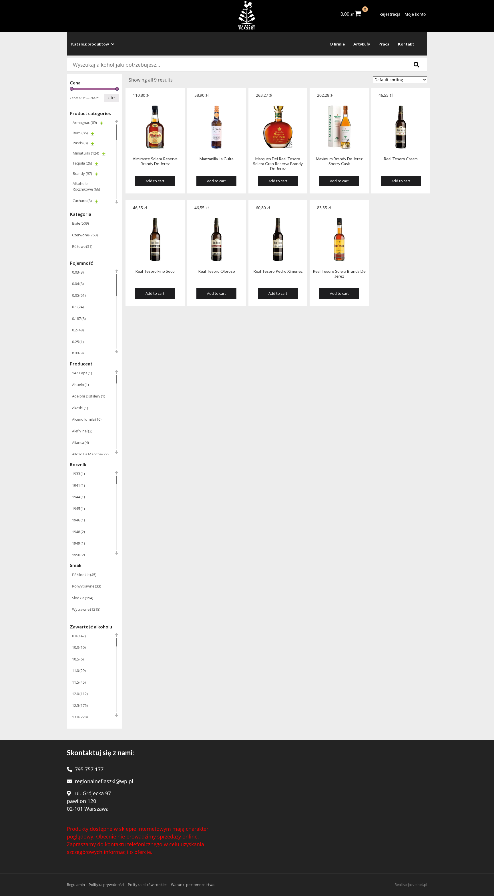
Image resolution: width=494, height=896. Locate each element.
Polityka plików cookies (147, 884)
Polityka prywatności (106, 884)
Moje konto (415, 14)
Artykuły (361, 43)
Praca (384, 43)
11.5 (79, 682)
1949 (78, 543)
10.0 (79, 647)
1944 (78, 496)
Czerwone (85, 235)
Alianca (80, 442)
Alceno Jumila (86, 419)
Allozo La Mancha (90, 454)
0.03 (78, 272)
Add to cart (155, 180)
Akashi (80, 407)
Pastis (80, 142)
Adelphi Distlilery (88, 396)
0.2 (78, 330)
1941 (78, 485)
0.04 (78, 283)
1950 (78, 554)
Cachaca (82, 200)
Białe (80, 223)
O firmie (337, 43)
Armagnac (85, 122)
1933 (78, 473)
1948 (78, 531)
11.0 (79, 670)
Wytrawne (86, 609)
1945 (78, 508)
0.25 (78, 341)
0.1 (78, 306)
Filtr (111, 97)
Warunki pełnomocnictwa (192, 884)
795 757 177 (89, 769)
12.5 (80, 705)
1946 (78, 520)
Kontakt (406, 43)
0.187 (79, 318)
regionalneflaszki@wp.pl (104, 781)
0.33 (78, 353)
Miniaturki (86, 153)
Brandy (82, 173)
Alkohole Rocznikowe (86, 186)
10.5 (78, 659)
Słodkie (82, 597)
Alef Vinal (82, 431)
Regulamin (76, 884)
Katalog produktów (90, 43)
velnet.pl (420, 884)
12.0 (80, 693)
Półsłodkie (84, 574)
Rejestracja (390, 14)
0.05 (79, 295)
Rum (80, 132)
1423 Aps (82, 372)
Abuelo (80, 384)
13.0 (80, 716)
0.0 (79, 635)
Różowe (82, 246)
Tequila (82, 163)
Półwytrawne (86, 586)
